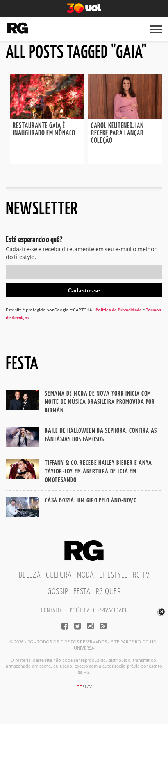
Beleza (30, 575)
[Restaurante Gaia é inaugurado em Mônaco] (47, 116)
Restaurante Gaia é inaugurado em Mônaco (44, 129)
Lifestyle (113, 575)
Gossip (58, 592)
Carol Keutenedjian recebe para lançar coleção (117, 133)
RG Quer (108, 592)
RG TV (141, 575)
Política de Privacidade (118, 310)
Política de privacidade (98, 611)
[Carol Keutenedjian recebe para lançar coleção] (125, 116)
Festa (82, 592)
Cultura (59, 575)
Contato (51, 611)
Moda (85, 575)
